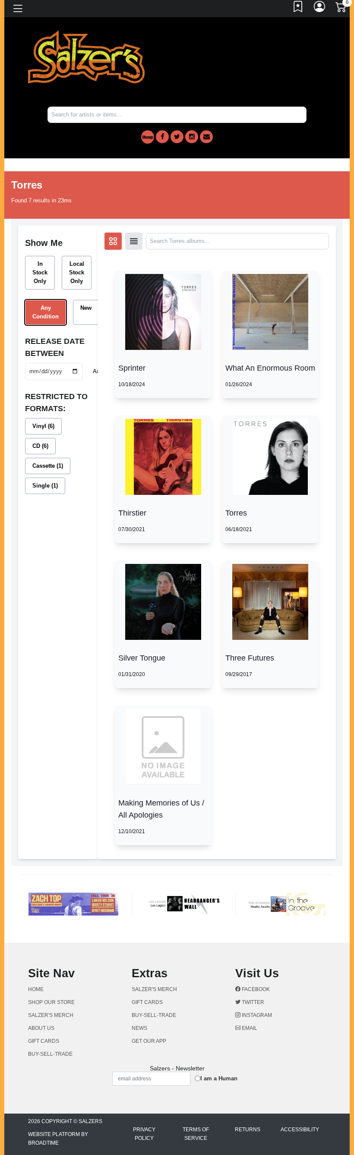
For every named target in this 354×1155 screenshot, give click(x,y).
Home (36, 989)
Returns (247, 1130)
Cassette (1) (47, 466)
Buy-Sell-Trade (50, 1054)
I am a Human (218, 1078)
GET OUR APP (149, 1041)
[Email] (206, 136)
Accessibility (300, 1130)
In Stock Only (39, 272)
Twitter (252, 1002)
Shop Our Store (51, 1002)
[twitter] (177, 136)
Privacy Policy (144, 1134)
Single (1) (45, 485)
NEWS (139, 1028)
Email (248, 1028)
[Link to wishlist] (298, 8)
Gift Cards (43, 1041)
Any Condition (45, 312)
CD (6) (40, 446)
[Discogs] (147, 137)
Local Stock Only (76, 272)
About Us (41, 1028)
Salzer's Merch (50, 1015)
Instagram (256, 1015)
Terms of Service (196, 1134)
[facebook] (162, 136)
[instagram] (191, 136)
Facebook (255, 989)
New (86, 308)
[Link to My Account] (320, 8)
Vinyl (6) (43, 426)
